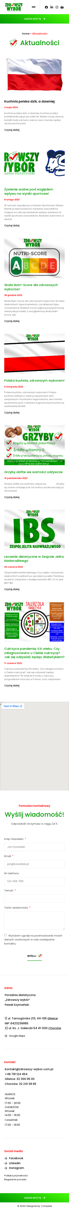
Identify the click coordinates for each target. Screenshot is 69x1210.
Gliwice (52, 1018)
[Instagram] (56, 7)
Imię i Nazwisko (14, 839)
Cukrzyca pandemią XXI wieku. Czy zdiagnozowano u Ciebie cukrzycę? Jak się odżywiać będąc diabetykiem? (34, 652)
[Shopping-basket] (62, 7)
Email (8, 856)
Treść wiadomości (16, 907)
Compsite (46, 1206)
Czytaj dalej (11, 130)
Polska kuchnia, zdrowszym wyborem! (34, 380)
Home (26, 33)
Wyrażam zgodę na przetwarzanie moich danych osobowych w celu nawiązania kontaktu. (33, 939)
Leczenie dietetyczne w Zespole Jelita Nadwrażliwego (34, 558)
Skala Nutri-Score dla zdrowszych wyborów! (31, 287)
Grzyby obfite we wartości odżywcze (33, 472)
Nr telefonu (11, 873)
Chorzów (54, 1028)
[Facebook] (46, 7)
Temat (9, 890)
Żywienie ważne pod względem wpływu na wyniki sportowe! (28, 191)
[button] (34, 19)
